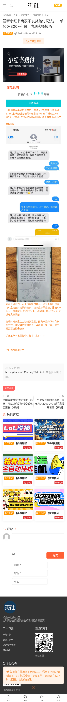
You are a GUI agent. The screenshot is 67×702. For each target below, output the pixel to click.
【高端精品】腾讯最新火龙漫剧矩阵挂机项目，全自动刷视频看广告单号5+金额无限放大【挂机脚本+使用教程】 (49, 513)
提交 (55, 555)
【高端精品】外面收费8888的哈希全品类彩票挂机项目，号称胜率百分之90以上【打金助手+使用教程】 (49, 478)
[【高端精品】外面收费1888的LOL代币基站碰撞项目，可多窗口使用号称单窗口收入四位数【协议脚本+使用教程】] (18, 429)
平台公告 (7, 634)
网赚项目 (8, 388)
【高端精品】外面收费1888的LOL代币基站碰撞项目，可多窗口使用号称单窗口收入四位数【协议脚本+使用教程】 (17, 443)
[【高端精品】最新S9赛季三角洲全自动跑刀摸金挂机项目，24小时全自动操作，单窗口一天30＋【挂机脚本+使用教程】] (18, 499)
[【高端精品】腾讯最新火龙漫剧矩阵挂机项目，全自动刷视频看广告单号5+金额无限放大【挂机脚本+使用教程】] (49, 499)
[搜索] (11, 5)
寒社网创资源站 (33, 5)
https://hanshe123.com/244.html (24, 372)
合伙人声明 (8, 639)
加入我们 (7, 650)
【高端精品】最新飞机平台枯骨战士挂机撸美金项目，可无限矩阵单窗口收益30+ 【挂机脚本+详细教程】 (17, 478)
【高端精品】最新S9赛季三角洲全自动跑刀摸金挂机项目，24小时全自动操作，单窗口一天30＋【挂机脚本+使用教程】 (17, 513)
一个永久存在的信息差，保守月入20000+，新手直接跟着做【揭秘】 (49, 403)
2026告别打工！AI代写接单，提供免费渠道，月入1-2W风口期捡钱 (49, 443)
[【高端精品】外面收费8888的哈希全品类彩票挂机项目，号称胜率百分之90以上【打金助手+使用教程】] (49, 464)
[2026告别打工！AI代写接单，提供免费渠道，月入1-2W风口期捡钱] (49, 429)
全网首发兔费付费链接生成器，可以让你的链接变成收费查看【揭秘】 (18, 403)
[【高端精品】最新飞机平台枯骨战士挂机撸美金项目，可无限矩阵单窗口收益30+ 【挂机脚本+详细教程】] (18, 464)
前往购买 (34, 103)
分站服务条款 (9, 645)
